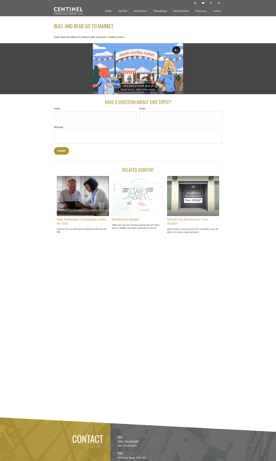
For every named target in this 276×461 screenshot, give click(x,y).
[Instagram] (219, 3)
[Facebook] (211, 3)
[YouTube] (203, 3)
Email (142, 108)
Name (57, 108)
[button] (108, 11)
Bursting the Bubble (125, 219)
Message (58, 127)
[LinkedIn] (195, 3)
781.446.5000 (132, 441)
